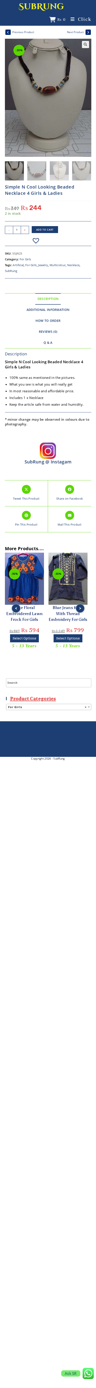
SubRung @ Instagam (48, 462)
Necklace (73, 265)
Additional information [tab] (48, 310)
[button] (85, 44)
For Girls (25, 259)
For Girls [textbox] (47, 707)
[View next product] (88, 32)
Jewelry (43, 265)
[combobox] (48, 707)
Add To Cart (45, 229)
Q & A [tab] (48, 343)
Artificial (18, 265)
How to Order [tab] (48, 321)
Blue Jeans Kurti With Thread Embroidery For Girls (67, 613)
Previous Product (23, 32)
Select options (24, 638)
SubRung (41, 6)
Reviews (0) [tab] (48, 332)
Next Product (75, 32)
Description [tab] (48, 299)
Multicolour (58, 265)
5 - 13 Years (24, 645)
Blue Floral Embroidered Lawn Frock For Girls (24, 613)
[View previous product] (8, 32)
